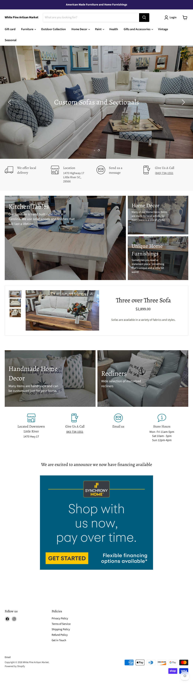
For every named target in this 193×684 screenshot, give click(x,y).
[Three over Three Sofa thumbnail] (15, 294)
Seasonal (10, 40)
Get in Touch (59, 640)
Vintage (163, 29)
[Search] (144, 17)
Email (8, 657)
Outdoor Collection (53, 29)
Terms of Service (61, 624)
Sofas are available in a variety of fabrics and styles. (143, 320)
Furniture (27, 29)
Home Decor (79, 29)
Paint (98, 29)
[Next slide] (182, 102)
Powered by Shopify (15, 666)
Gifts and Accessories (137, 29)
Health (113, 29)
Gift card (10, 29)
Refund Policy (60, 635)
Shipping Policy (61, 629)
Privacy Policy (60, 618)
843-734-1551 (74, 432)
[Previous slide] (10, 102)
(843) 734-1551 (164, 173)
